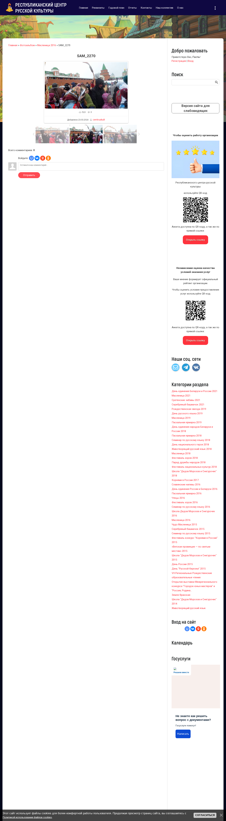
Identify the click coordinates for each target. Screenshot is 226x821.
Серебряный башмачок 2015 (188, 529)
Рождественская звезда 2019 (189, 409)
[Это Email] (176, 367)
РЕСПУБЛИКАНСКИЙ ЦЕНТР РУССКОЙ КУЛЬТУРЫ (41, 8)
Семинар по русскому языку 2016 (191, 506)
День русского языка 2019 (187, 413)
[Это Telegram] (186, 367)
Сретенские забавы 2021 (186, 400)
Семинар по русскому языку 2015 (191, 533)
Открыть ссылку (195, 239)
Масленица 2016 (46, 45)
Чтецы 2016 (178, 497)
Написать (183, 733)
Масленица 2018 (181, 453)
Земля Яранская (181, 594)
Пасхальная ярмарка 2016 (187, 493)
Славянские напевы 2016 (186, 484)
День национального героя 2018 (190, 444)
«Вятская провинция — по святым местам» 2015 (191, 548)
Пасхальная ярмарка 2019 (187, 422)
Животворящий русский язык (189, 608)
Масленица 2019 (181, 417)
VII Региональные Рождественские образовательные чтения (192, 575)
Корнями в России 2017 (185, 480)
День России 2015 (182, 564)
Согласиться (205, 815)
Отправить (29, 175)
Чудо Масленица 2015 (184, 524)
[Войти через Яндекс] (42, 158)
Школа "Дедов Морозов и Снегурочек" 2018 (194, 473)
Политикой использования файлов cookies (27, 817)
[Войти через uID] (31, 158)
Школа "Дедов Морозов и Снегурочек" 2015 (194, 557)
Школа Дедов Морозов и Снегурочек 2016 (193, 513)
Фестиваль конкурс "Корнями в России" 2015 (195, 540)
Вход (191, 60)
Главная (12, 45)
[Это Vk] (196, 367)
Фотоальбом (27, 45)
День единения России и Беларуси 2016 (194, 489)
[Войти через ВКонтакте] (37, 158)
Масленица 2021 (181, 395)
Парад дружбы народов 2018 (188, 462)
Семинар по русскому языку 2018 (191, 440)
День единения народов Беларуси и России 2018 (192, 429)
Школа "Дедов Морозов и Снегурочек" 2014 (194, 601)
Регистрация (179, 60)
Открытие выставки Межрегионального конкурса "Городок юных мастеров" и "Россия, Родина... (194, 586)
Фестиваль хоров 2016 (185, 502)
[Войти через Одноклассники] (48, 158)
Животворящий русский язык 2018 (192, 449)
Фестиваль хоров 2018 (185, 457)
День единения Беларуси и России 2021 (194, 391)
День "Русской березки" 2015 (188, 568)
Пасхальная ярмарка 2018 (187, 435)
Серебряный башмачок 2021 (188, 404)
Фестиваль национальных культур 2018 (194, 466)
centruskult (99, 119)
